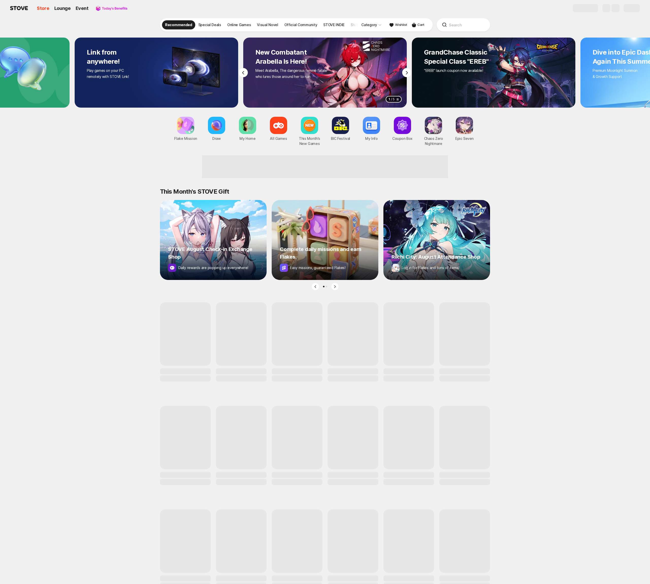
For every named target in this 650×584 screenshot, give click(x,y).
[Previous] (243, 72)
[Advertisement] (325, 166)
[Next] (406, 72)
